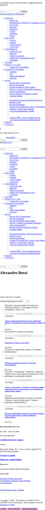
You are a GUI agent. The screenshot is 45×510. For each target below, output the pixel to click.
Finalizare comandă (14, 509)
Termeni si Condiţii (7, 505)
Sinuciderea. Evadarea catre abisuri (17, 343)
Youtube (11, 479)
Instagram (11, 9)
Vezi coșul (3, 509)
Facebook (3, 9)
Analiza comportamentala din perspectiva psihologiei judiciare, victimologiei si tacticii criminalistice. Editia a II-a (25, 323)
